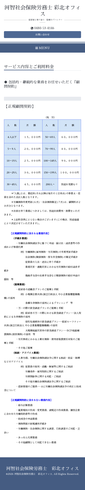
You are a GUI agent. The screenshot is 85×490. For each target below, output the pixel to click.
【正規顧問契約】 (20, 106)
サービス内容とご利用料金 (29, 67)
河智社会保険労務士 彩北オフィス (42, 468)
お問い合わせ (42, 34)
